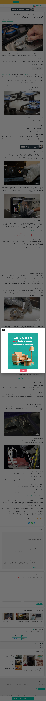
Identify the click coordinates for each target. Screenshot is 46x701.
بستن (4, 329)
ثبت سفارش (23, 370)
